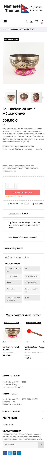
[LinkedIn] (19, 453)
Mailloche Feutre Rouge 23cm (34, 348)
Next (42, 97)
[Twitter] (10, 453)
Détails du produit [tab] (13, 248)
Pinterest (39, 204)
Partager (14, 204)
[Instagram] (14, 453)
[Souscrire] (41, 444)
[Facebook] (5, 453)
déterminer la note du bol (17, 168)
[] (27, 341)
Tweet (26, 204)
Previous (4, 97)
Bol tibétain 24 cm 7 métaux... (11, 348)
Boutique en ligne (10, 352)
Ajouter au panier (24, 193)
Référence (9, 257)
